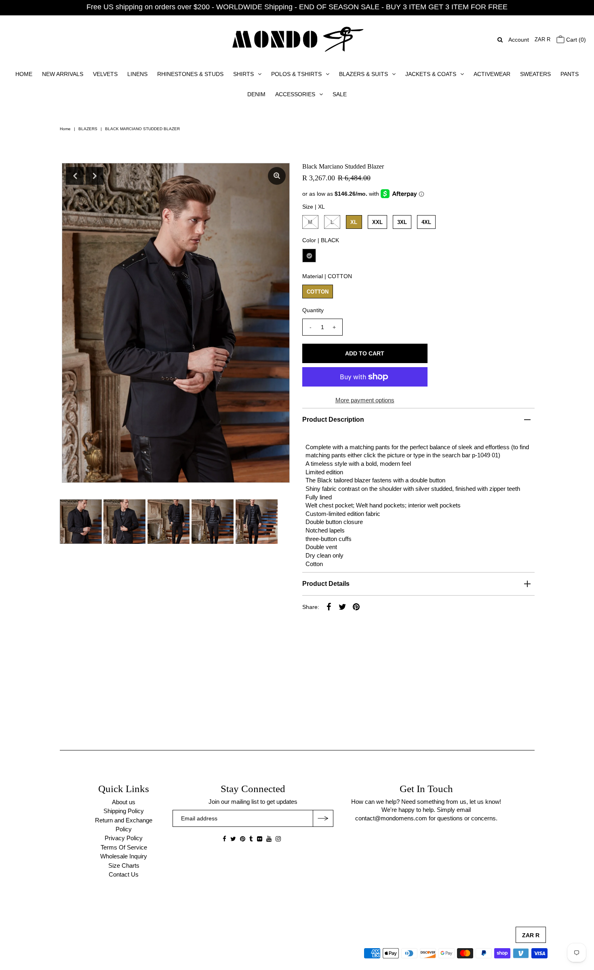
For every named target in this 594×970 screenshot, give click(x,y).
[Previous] (75, 176)
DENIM (256, 94)
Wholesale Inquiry (123, 856)
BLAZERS (87, 129)
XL (353, 222)
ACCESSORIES (295, 94)
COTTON (318, 292)
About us (123, 802)
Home (65, 129)
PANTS (569, 74)
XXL (377, 222)
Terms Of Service (124, 847)
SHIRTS (243, 74)
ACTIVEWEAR (492, 74)
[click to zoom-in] (277, 176)
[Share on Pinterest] (356, 606)
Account (518, 39)
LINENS (137, 74)
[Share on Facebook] (329, 606)
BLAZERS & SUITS (363, 74)
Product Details (326, 583)
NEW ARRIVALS (62, 74)
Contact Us (124, 874)
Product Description (333, 419)
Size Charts (123, 865)
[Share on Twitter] (343, 606)
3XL (402, 222)
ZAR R (542, 39)
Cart (575, 39)
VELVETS (105, 74)
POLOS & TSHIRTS (296, 74)
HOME (23, 74)
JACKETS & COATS (430, 74)
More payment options (364, 400)
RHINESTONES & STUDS (190, 74)
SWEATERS (535, 74)
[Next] (94, 176)
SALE (340, 94)
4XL (426, 222)
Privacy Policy (124, 838)
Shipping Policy (123, 810)
